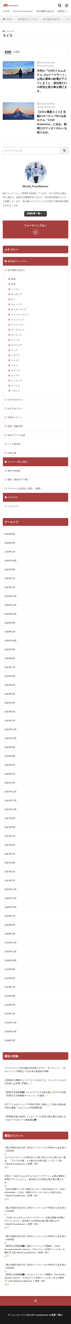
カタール (15, 370)
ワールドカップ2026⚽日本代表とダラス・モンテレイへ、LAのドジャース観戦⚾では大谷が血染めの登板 (35, 1070)
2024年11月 (11, 605)
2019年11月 (11, 951)
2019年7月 (10, 987)
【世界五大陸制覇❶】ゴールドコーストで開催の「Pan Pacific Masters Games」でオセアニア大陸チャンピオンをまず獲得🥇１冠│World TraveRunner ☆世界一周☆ (35, 1277)
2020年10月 (11, 907)
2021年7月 (10, 836)
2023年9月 (10, 649)
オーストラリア (18, 309)
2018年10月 (11, 1031)
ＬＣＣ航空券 (14, 444)
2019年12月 (11, 942)
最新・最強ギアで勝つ (18, 479)
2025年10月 (11, 560)
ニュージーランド (20, 314)
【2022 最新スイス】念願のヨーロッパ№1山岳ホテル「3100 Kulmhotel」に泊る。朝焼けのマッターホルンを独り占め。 (52, 122)
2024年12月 (11, 596)
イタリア (15, 355)
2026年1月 (10, 551)
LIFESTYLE (12, 497)
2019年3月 (10, 1004)
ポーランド (16, 334)
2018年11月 (11, 1022)
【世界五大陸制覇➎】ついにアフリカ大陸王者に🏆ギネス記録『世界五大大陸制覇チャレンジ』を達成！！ (35, 1094)
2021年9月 (10, 818)
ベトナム (15, 289)
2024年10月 (11, 613)
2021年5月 (10, 853)
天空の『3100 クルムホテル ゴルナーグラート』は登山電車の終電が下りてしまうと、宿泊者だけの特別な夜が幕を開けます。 (52, 81)
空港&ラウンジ (14, 417)
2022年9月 (10, 747)
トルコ (14, 365)
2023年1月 (10, 720)
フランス (15, 340)
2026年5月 (10, 542)
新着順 (8, 51)
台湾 (13, 284)
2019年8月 (10, 978)
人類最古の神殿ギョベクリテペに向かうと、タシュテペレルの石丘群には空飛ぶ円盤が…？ (35, 1082)
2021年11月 (11, 800)
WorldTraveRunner (23, 11)
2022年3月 (10, 765)
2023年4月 (10, 693)
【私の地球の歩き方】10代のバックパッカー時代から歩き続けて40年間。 (35, 1149)
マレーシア (16, 304)
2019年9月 (10, 969)
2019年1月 (10, 1013)
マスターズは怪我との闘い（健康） (24, 488)
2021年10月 (11, 809)
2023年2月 (10, 711)
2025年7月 (10, 578)
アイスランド (17, 329)
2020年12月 (11, 889)
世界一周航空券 (15, 426)
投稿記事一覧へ (34, 213)
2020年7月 (10, 916)
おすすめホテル (15, 399)
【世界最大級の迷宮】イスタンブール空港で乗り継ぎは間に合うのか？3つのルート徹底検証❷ (35, 1118)
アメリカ (15, 385)
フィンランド (17, 319)
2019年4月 (10, 996)
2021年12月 (11, 791)
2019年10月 (11, 960)
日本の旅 (11, 452)
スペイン (15, 360)
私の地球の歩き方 (45, 11)
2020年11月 (11, 898)
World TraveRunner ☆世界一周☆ (45, 1314)
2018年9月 (10, 1040)
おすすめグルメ (15, 408)
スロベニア (16, 345)
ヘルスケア (12, 506)
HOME (6, 11)
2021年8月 (10, 827)
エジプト (15, 375)
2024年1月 (10, 631)
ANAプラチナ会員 (16, 435)
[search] (64, 150)
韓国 (13, 279)
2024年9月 (10, 622)
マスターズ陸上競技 (17, 461)
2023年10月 (11, 640)
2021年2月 (10, 871)
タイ (13, 299)
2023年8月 (10, 658)
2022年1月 (10, 782)
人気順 (16, 51)
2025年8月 (10, 569)
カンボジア (16, 294)
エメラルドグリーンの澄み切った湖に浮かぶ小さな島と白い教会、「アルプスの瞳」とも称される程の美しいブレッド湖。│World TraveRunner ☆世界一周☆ (35, 1160)
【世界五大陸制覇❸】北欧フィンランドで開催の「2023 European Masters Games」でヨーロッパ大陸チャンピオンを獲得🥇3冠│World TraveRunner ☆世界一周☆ (35, 1249)
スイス (14, 350)
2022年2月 (10, 773)
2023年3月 (10, 702)
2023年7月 (10, 667)
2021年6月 (10, 845)
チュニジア (16, 380)
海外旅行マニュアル (28, 19)
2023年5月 (10, 685)
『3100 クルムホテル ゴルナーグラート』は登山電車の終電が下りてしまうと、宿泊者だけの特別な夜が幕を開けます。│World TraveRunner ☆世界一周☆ (35, 1220)
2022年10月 (11, 738)
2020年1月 (10, 933)
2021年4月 (10, 862)
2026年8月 (10, 534)
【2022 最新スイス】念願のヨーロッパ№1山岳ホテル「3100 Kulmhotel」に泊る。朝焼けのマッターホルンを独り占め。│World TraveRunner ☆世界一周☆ (35, 1192)
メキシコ (15, 390)
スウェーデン (17, 324)
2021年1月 (10, 880)
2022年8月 (10, 756)
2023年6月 (10, 676)
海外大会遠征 (14, 470)
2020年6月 (10, 924)
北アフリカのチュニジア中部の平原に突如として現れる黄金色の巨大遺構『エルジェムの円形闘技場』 (35, 1106)
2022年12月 (11, 729)
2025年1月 (10, 587)
